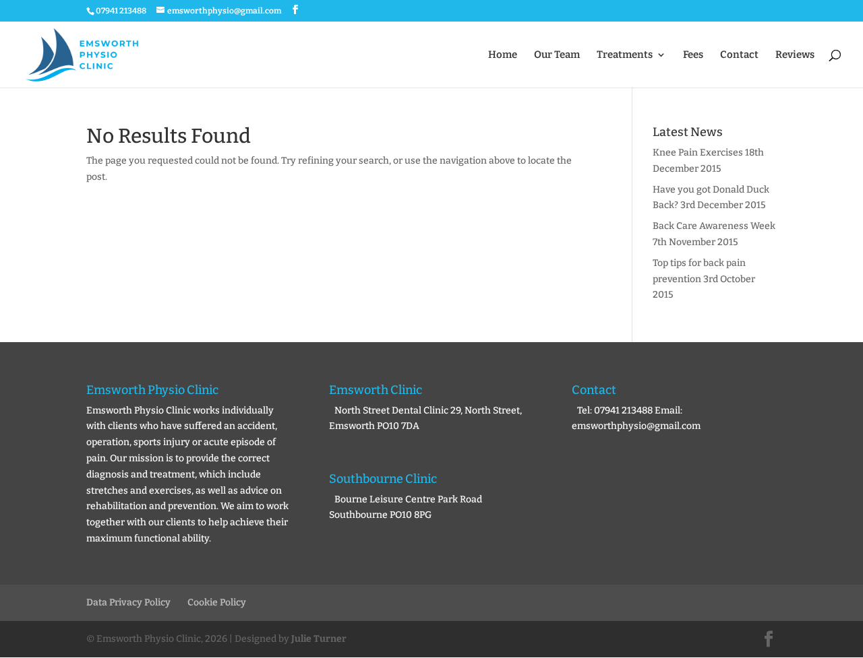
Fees (693, 55)
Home (502, 55)
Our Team (557, 55)
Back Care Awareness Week (714, 226)
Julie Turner (319, 639)
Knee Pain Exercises (698, 152)
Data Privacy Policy (128, 602)
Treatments (625, 55)
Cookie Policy (216, 602)
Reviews (794, 55)
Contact (739, 55)
